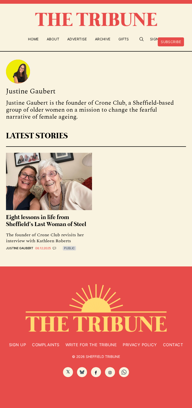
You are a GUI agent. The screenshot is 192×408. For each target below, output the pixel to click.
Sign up (17, 344)
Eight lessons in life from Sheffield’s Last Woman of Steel (46, 221)
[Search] (141, 39)
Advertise (77, 39)
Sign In (157, 39)
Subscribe (171, 42)
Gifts (123, 39)
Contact (173, 344)
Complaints (46, 344)
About (53, 39)
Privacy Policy (140, 344)
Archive (102, 39)
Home (33, 39)
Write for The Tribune (91, 344)
